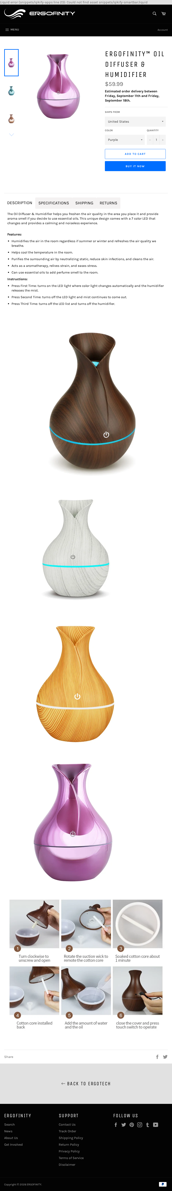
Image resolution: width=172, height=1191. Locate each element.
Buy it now (135, 166)
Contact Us (67, 1124)
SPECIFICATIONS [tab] (53, 203)
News (8, 1131)
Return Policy (69, 1144)
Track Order (67, 1131)
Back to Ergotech (88, 1084)
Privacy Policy (69, 1151)
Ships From (112, 112)
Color (109, 130)
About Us (11, 1138)
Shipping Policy (71, 1138)
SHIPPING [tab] (84, 203)
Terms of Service (71, 1158)
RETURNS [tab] (108, 203)
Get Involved (13, 1144)
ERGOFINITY (34, 1184)
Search (9, 1124)
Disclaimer (67, 1165)
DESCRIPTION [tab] (19, 202)
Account (163, 29)
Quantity (153, 130)
